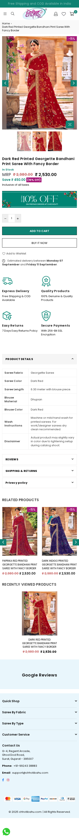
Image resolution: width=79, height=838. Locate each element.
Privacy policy (16, 483)
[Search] (12, 14)
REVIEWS (11, 459)
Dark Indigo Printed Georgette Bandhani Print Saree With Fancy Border (59, 564)
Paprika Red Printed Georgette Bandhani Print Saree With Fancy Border (19, 564)
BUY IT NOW (40, 243)
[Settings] (56, 14)
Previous (5, 83)
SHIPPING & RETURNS (21, 471)
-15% (71, 39)
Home (6, 23)
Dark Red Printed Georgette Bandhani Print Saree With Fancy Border (39, 643)
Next (74, 83)
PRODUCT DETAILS (19, 359)
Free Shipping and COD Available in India (39, 3)
